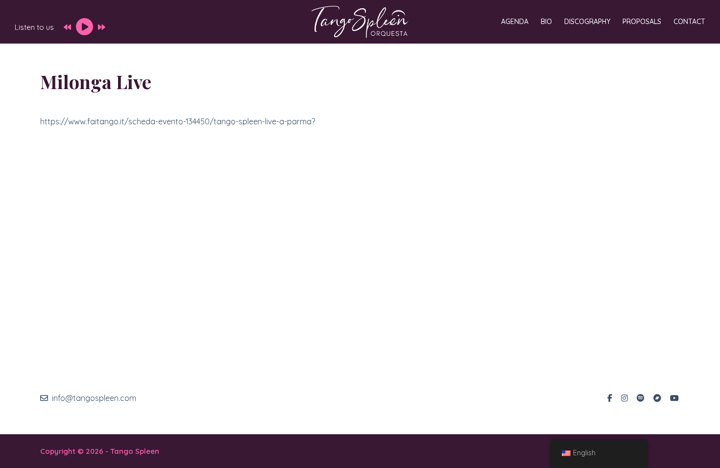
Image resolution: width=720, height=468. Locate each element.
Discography (587, 21)
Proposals (642, 21)
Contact (689, 21)
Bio (546, 21)
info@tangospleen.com (94, 398)
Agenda (514, 21)
